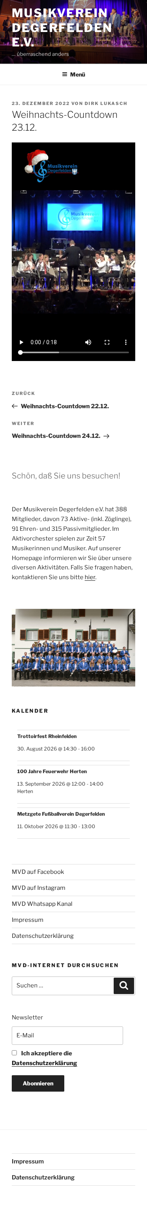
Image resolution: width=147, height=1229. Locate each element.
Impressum (28, 919)
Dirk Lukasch (106, 103)
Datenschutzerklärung (43, 935)
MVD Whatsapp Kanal (42, 903)
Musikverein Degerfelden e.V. (62, 27)
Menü (77, 74)
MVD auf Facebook (38, 871)
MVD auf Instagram (38, 887)
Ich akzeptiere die (44, 1058)
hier (90, 577)
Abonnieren (38, 1083)
